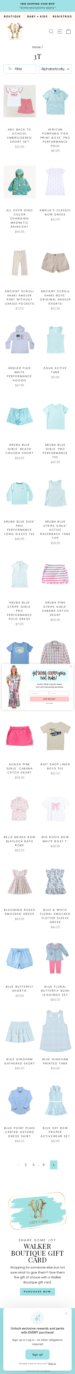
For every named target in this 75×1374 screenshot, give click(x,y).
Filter (18, 68)
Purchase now (37, 1291)
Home (36, 47)
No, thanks (49, 703)
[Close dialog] (70, 666)
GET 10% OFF (49, 699)
